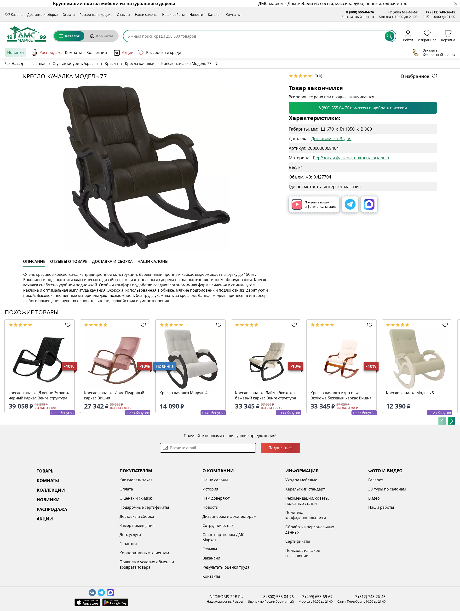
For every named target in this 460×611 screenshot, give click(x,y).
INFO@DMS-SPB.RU (226, 596)
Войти (408, 40)
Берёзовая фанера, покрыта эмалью (351, 158)
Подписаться (280, 447)
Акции (127, 52)
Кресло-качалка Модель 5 (410, 392)
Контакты (211, 576)
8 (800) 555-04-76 (360, 12)
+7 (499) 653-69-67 (403, 12)
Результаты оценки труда (225, 567)
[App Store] (87, 602)
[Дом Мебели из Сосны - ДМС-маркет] (26, 34)
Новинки (15, 52)
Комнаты (233, 14)
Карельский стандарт (305, 489)
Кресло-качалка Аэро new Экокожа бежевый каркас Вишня (341, 395)
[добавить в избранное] (66, 325)
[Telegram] (350, 204)
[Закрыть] (456, 4)
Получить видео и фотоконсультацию (321, 204)
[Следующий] (451, 421)
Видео (374, 498)
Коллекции (96, 52)
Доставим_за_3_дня (331, 138)
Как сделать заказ (136, 480)
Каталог (214, 14)
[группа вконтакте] (92, 592)
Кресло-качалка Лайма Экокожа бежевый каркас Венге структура (265, 395)
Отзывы (123, 14)
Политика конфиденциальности (305, 515)
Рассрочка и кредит (96, 14)
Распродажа (51, 52)
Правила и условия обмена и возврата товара (147, 564)
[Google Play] (115, 602)
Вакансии (211, 558)
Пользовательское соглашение (302, 553)
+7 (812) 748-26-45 (440, 12)
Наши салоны (146, 14)
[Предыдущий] (442, 421)
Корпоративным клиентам (144, 552)
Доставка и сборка (42, 14)
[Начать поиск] (389, 36)
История (210, 489)
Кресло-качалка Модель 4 (183, 392)
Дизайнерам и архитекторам (229, 516)
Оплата (69, 14)
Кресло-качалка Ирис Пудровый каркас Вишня (114, 395)
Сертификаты (297, 541)
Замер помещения (137, 525)
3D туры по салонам (387, 489)
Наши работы (173, 14)
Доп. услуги (130, 534)
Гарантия (128, 543)
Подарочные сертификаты (144, 507)
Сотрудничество (217, 525)
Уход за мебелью (301, 480)
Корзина (448, 40)
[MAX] (369, 204)
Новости (196, 14)
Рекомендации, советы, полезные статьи (307, 501)
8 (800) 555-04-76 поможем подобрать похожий (363, 107)
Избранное (427, 40)
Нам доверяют (216, 498)
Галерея (375, 480)
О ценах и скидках (136, 498)
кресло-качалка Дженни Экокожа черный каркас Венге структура (39, 395)
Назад (17, 63)
